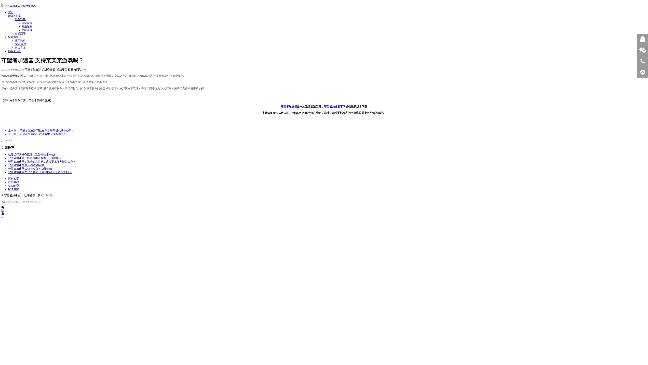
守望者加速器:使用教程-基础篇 (26, 165)
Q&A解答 (20, 44)
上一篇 (40, 130)
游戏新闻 (20, 33)
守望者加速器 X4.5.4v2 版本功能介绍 (30, 168)
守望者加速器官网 (335, 106)
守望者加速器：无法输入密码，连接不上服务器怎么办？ (42, 161)
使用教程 (20, 40)
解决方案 (20, 47)
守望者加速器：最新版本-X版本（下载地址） (35, 158)
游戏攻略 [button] (20, 19)
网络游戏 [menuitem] (27, 26)
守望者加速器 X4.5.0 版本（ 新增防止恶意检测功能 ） (40, 172)
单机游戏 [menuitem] (27, 22)
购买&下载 (14, 51)
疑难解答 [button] (13, 37)
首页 (11, 12)
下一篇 (37, 134)
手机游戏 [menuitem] (27, 30)
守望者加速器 (15, 75)
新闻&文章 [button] (14, 15)
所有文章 (13, 178)
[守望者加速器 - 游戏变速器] (324, 6)
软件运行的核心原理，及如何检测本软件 (32, 154)
